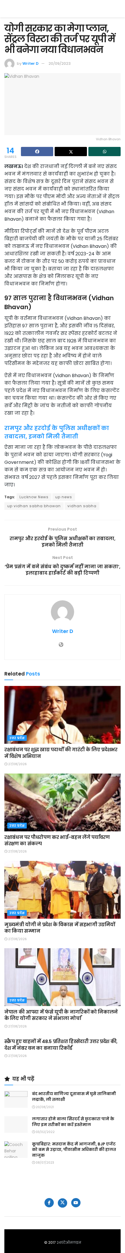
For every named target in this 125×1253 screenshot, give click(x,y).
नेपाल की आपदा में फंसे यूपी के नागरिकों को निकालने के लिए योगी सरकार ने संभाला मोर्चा (61, 1015)
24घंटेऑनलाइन (69, 1242)
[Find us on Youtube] (76, 1202)
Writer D (30, 63)
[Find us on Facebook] (49, 1202)
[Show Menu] (118, 8)
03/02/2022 (45, 1132)
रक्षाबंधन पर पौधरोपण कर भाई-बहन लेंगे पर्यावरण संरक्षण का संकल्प (57, 840)
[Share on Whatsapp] (104, 151)
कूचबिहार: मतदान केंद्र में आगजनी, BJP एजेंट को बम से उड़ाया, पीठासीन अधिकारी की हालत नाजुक (74, 1149)
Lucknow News (34, 496)
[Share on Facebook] (37, 151)
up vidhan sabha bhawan (34, 505)
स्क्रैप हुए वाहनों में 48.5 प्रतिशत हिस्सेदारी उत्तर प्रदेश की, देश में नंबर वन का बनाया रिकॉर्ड (60, 1044)
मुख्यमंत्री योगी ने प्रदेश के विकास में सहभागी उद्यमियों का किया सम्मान (59, 927)
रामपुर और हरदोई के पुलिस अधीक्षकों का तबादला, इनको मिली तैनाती (56, 432)
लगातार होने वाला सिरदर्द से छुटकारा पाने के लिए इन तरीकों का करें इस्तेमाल (73, 1121)
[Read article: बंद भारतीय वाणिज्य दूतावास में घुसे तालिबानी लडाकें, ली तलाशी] (16, 1099)
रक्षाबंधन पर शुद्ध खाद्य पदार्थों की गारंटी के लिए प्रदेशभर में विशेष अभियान (60, 752)
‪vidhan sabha (82, 505)
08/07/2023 (44, 1162)
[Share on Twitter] (71, 151)
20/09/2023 (60, 63)
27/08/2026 (17, 764)
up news (63, 496)
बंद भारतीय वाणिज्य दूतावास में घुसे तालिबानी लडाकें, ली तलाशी (74, 1096)
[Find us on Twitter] (62, 1203)
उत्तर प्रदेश (17, 738)
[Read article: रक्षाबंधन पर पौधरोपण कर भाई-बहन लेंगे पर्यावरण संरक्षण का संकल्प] (62, 802)
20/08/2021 (44, 1107)
